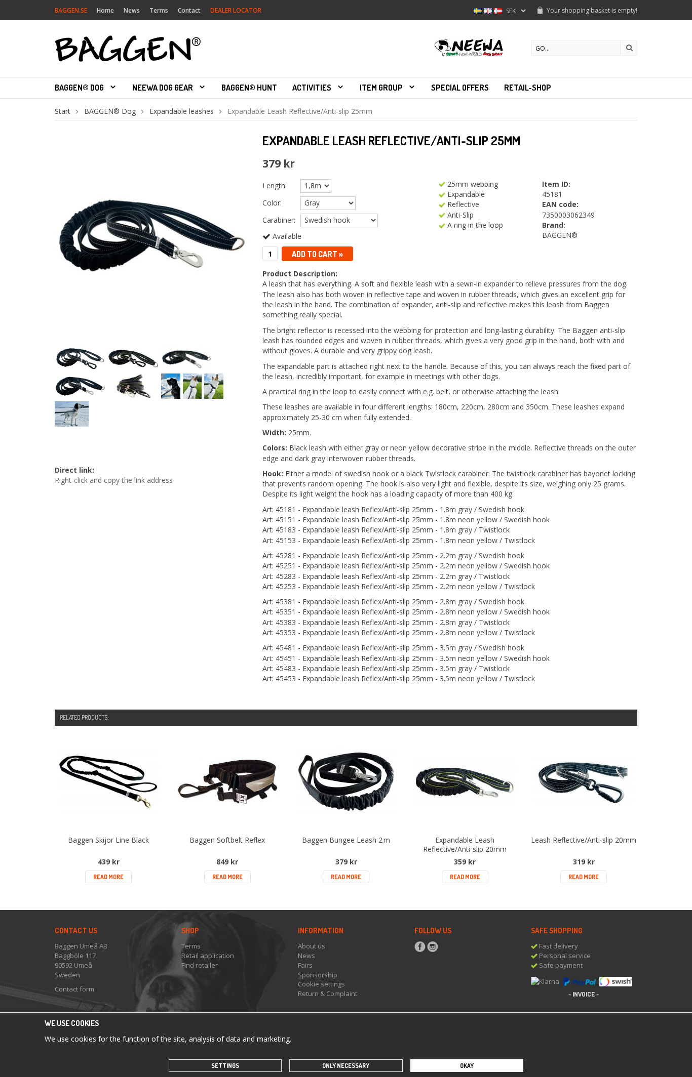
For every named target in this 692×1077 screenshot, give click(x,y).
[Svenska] (478, 10)
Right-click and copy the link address (114, 480)
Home (105, 10)
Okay (467, 1065)
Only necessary (345, 1065)
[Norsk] (498, 10)
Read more (108, 877)
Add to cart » (317, 254)
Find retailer (199, 965)
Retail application (207, 955)
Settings (225, 1065)
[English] (488, 10)
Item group (381, 87)
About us (311, 945)
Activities (311, 87)
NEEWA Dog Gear (162, 87)
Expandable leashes (181, 111)
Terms (158, 10)
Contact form (74, 988)
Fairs (305, 965)
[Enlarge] (151, 234)
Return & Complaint (327, 993)
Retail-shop (527, 87)
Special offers (460, 87)
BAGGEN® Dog (79, 87)
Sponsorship (317, 974)
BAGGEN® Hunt (249, 87)
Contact (189, 10)
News (132, 10)
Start (62, 111)
